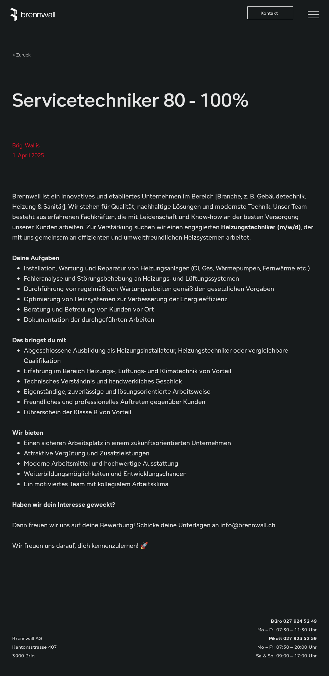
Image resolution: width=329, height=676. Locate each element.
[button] (270, 12)
